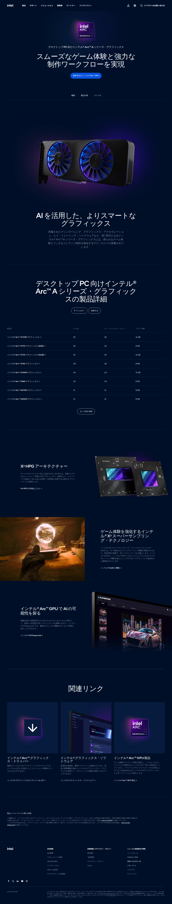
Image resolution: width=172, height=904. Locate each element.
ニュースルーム (132, 853)
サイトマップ (131, 874)
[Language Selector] (135, 5)
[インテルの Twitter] (13, 881)
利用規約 (90, 853)
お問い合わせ (131, 866)
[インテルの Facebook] (8, 881)
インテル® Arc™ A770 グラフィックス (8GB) (25, 346)
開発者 (59, 5)
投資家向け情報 (132, 857)
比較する (94, 310)
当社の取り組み (52, 861)
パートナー (70, 5)
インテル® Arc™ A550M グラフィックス (23, 399)
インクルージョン (53, 866)
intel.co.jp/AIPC (107, 820)
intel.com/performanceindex (107, 893)
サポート (33, 5)
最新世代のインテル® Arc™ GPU (86, 75)
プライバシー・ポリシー (95, 861)
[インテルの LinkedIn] (17, 881)
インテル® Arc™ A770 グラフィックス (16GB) (25, 355)
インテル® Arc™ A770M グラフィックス (23, 337)
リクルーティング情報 (54, 857)
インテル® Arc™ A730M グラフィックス (23, 372)
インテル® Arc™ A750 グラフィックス (22, 364)
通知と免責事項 (137, 893)
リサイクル (131, 870)
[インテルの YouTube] (22, 881)
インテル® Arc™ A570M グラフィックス (23, 390)
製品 (24, 5)
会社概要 (50, 853)
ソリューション (47, 5)
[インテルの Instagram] (26, 881)
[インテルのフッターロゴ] (10, 848)
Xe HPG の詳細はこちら (30, 488)
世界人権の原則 (111, 895)
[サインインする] (128, 5)
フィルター (80, 310)
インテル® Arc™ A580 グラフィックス (22, 381)
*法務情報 (90, 857)
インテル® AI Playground (31, 635)
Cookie (89, 866)
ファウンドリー (85, 5)
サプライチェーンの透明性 (56, 874)
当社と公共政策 (52, 870)
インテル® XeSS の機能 (110, 568)
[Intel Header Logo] (10, 5)
